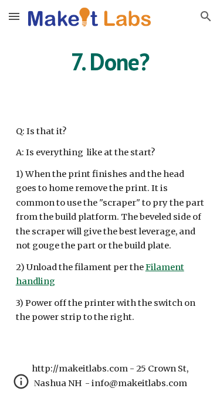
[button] (14, 16)
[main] (110, 61)
